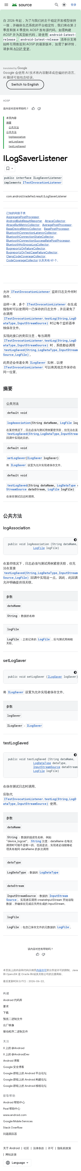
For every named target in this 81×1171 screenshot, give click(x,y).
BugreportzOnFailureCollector (25, 248)
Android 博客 (11, 1060)
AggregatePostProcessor (22, 217)
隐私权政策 (64, 1148)
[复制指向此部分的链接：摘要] (16, 389)
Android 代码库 (12, 1000)
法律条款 (38, 1148)
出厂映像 (8, 1025)
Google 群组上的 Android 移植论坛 (25, 1086)
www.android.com (15, 1115)
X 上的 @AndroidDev (16, 1054)
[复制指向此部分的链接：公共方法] (26, 516)
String (36, 841)
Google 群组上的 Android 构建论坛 (25, 1079)
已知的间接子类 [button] (40, 236)
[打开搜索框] (56, 4)
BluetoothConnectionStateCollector (30, 236)
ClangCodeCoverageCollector (25, 256)
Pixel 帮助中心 (11, 1108)
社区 (26, 1148)
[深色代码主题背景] (75, 539)
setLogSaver (16, 458)
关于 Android (11, 1148)
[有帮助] (33, 109)
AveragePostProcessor (57, 225)
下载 (6, 1012)
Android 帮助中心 (14, 1102)
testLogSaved (17, 485)
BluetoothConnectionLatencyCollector (31, 233)
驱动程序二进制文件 (15, 1031)
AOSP (6, 100)
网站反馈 (11, 1154)
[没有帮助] (39, 109)
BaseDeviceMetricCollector (23, 229)
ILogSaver (37, 362)
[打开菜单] (6, 4)
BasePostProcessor (56, 229)
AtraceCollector (55, 221)
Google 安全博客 (13, 1067)
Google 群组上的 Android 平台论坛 (25, 1073)
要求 (6, 1006)
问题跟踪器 (10, 1134)
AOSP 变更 (21, 49)
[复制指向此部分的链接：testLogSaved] (32, 743)
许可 (50, 1148)
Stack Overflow (12, 1127)
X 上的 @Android (13, 1048)
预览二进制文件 (12, 1019)
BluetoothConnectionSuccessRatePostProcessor (38, 240)
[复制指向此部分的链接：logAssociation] (34, 528)
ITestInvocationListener (42, 182)
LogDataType (66, 485)
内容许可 (41, 970)
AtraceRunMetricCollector (23, 225)
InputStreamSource (46, 767)
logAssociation (18, 423)
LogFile (66, 423)
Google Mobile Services (17, 1121)
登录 (73, 4)
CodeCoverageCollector (22, 260)
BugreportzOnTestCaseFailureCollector (31, 252)
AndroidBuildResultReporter (24, 221)
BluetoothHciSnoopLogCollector (27, 244)
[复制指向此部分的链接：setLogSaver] (30, 661)
